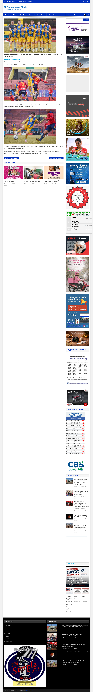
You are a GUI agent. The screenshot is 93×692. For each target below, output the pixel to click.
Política (49, 14)
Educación (8, 630)
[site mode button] (85, 15)
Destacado (69, 14)
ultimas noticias (9, 641)
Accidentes (29, 14)
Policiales (22, 14)
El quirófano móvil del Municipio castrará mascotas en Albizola (52, 180)
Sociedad (43, 14)
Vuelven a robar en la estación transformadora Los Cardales (12, 158)
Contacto (30, 1)
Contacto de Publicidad (21, 1)
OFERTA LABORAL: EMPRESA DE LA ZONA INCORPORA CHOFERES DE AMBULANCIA (69, 599)
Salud (63, 14)
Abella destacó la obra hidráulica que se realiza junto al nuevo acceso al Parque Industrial (80, 526)
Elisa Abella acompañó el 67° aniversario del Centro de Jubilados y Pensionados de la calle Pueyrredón (57, 158)
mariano (5, 185)
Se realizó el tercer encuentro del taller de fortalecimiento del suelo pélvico (81, 493)
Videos (75, 14)
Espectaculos (56, 14)
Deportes (37, 14)
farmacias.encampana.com (75, 231)
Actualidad (15, 14)
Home (9, 14)
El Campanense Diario (15, 7)
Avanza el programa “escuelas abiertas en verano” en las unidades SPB (33, 180)
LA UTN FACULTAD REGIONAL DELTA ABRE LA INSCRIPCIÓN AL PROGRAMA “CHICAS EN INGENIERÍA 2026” (81, 482)
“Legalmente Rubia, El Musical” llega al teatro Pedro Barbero (13, 180)
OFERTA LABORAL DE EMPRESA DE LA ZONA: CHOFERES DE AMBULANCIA (77, 580)
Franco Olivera (19, 61)
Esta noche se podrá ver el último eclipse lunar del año (80, 516)
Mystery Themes (29, 690)
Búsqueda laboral (76, 595)
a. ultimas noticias (9, 59)
